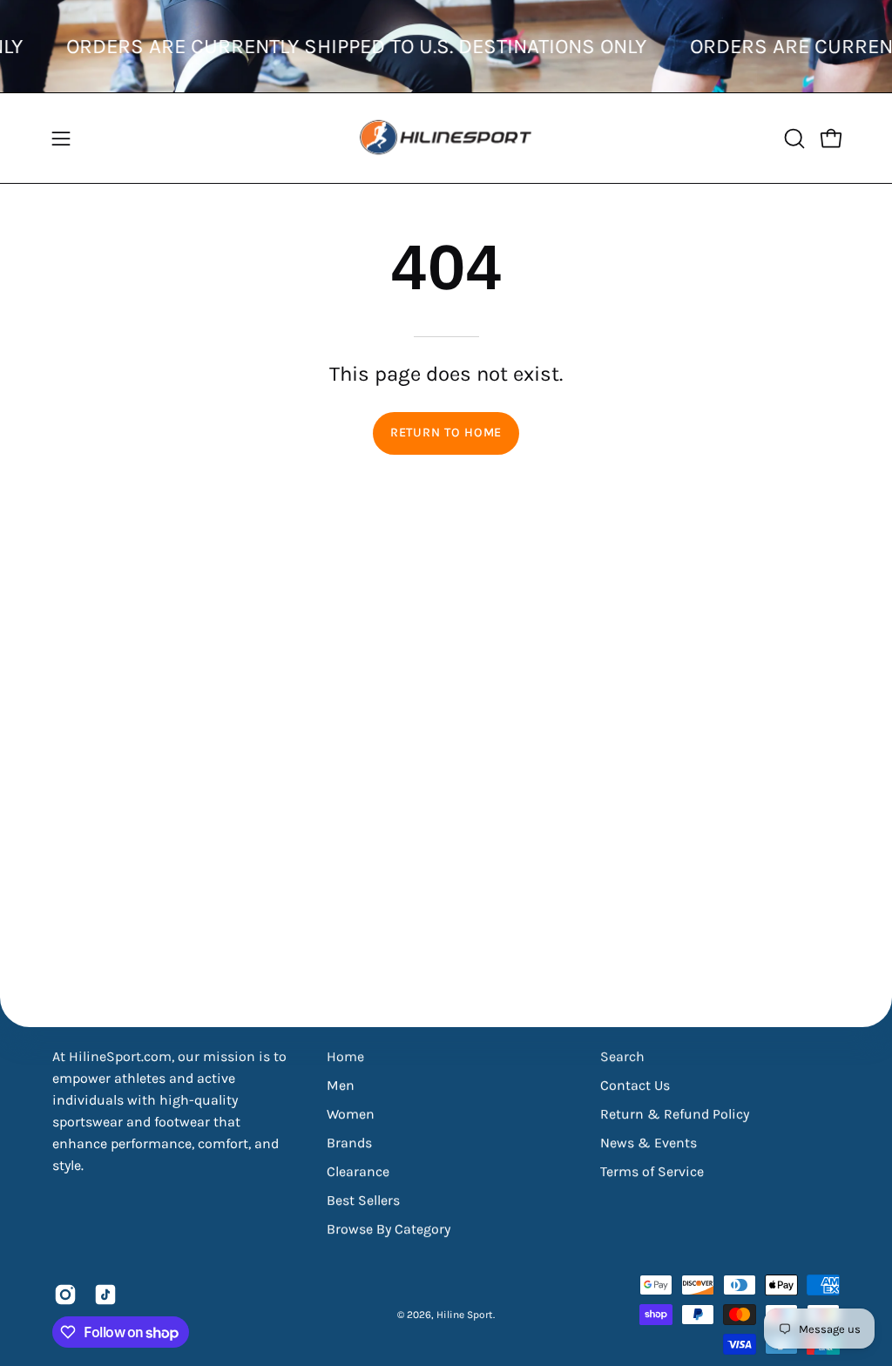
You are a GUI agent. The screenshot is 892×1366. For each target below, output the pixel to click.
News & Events (648, 1142)
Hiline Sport (464, 1315)
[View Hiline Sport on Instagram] (65, 1294)
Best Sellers (363, 1200)
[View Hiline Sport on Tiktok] (105, 1294)
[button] (792, 138)
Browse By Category (388, 1229)
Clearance (358, 1171)
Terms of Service (652, 1171)
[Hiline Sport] (446, 138)
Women (351, 1114)
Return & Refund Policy (674, 1114)
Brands (349, 1142)
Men (341, 1085)
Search (622, 1056)
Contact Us (635, 1085)
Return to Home (446, 432)
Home (345, 1056)
